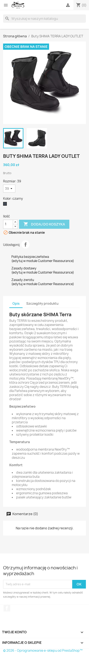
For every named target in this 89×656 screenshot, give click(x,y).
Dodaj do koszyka (44, 224)
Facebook (7, 608)
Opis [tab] (15, 303)
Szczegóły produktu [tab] (42, 303)
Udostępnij (25, 244)
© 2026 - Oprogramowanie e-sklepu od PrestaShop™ (43, 650)
